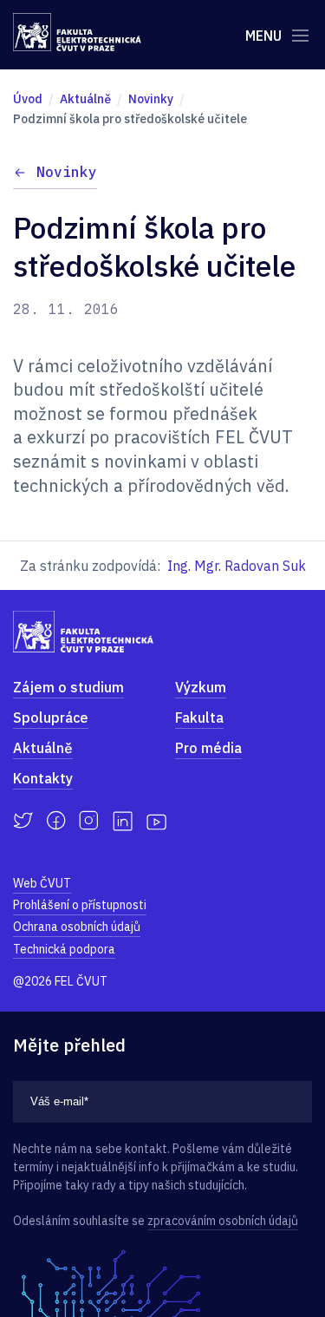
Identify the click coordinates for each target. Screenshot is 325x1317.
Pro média (208, 748)
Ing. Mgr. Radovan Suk (236, 565)
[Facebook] (56, 820)
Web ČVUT (42, 883)
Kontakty (43, 778)
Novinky (66, 171)
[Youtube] (156, 820)
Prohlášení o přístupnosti (79, 905)
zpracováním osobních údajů (222, 1221)
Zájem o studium (68, 687)
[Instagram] (89, 820)
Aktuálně (43, 748)
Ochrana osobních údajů (76, 926)
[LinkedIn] (122, 821)
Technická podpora (64, 949)
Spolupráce (50, 717)
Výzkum (200, 687)
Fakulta (199, 717)
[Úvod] (77, 32)
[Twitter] (23, 820)
